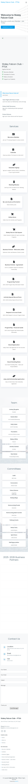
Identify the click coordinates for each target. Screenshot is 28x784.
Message (3, 685)
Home (3, 737)
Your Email (3, 675)
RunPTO (16, 781)
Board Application (14, 345)
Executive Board (5, 762)
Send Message (14, 708)
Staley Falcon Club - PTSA (10, 2)
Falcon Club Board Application (8, 756)
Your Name (4, 669)
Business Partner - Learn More (8, 759)
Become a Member (13, 137)
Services (3, 742)
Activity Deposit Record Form (12, 297)
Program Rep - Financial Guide (14, 327)
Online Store (12, 217)
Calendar (13, 152)
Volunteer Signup (14, 167)
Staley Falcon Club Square (14, 232)
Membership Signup (8, 27)
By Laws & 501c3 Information (11, 202)
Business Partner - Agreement (14, 265)
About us (4, 740)
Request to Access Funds (13, 312)
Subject (3, 680)
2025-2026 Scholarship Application (14, 379)
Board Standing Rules (14, 362)
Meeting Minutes (14, 185)
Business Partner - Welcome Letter (13, 249)
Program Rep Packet (13, 282)
